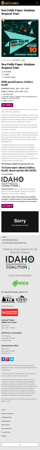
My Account (4, 424)
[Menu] (37, 3)
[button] (20, 444)
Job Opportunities (6, 417)
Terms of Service (6, 428)
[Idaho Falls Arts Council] (10, 3)
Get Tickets (7, 105)
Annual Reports (5, 421)
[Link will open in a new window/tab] (3, 359)
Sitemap (3, 436)
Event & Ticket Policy (7, 413)
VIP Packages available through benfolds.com (17, 164)
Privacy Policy (5, 432)
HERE (32, 170)
